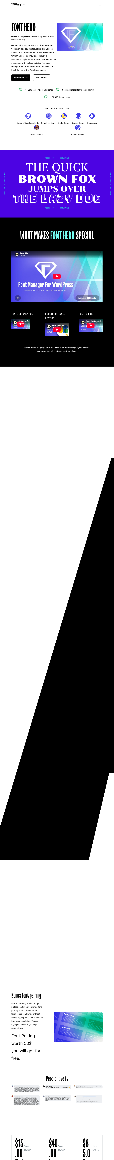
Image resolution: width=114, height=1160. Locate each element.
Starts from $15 (21, 78)
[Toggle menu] (100, 4)
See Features (41, 78)
